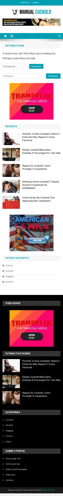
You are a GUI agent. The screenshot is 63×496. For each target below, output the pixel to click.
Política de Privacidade (16, 469)
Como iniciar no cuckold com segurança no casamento (38, 199)
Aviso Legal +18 (13, 458)
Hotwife (9, 282)
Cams (8, 441)
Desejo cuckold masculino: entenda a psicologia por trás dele (41, 151)
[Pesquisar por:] (15, 66)
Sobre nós (25, 3)
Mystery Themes (48, 490)
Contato (35, 3)
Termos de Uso (13, 464)
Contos (9, 265)
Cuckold (9, 271)
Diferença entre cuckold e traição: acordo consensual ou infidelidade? (41, 185)
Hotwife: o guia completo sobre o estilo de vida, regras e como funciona (40, 137)
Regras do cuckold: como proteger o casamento (36, 167)
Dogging (9, 276)
